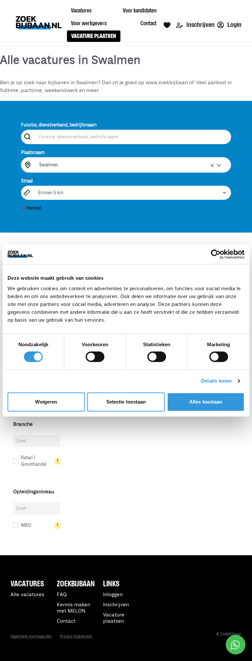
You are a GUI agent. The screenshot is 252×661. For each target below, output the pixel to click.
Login (234, 24)
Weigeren (46, 402)
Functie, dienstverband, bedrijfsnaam (59, 125)
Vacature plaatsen (113, 618)
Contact (66, 621)
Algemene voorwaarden (31, 636)
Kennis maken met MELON (73, 608)
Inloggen (113, 595)
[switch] (95, 356)
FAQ (62, 595)
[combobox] (130, 164)
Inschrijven (200, 24)
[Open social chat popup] (235, 644)
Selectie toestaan (126, 402)
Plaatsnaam (33, 152)
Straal (27, 181)
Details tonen (216, 381)
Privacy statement (76, 636)
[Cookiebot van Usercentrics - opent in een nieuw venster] (215, 254)
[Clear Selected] (212, 165)
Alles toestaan (205, 402)
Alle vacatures (27, 595)
